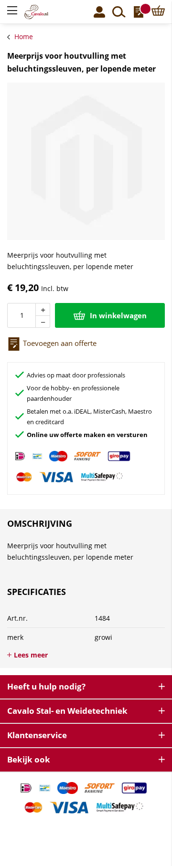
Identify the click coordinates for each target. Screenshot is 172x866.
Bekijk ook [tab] (28, 759)
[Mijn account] (99, 12)
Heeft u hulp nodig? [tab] (46, 686)
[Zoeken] (119, 12)
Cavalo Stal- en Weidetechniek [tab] (67, 710)
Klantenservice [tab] (37, 735)
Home (23, 36)
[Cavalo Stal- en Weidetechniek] (42, 12)
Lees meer (31, 654)
